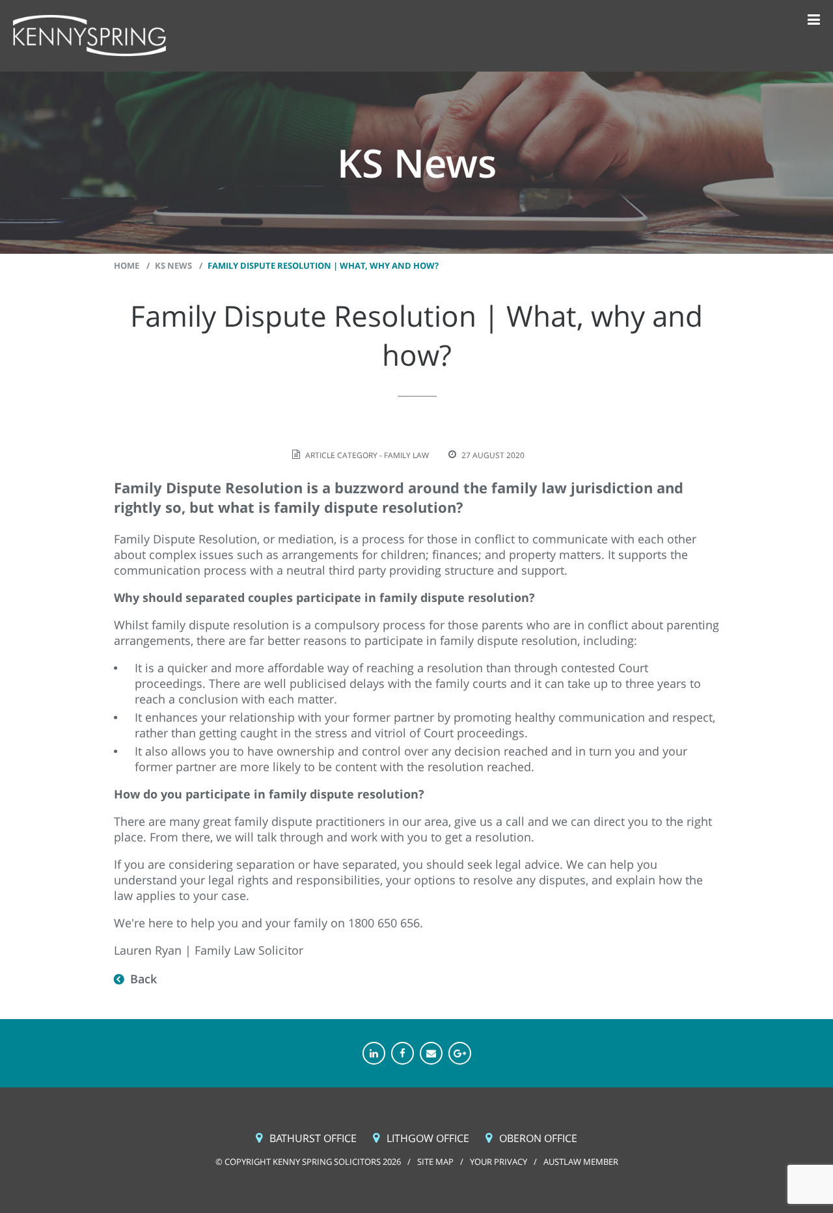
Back (143, 979)
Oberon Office (538, 1138)
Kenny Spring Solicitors (89, 36)
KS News (173, 265)
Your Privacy (498, 1161)
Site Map (435, 1161)
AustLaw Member (580, 1161)
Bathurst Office (313, 1138)
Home (126, 265)
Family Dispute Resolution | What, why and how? (323, 265)
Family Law (406, 455)
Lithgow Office (428, 1138)
